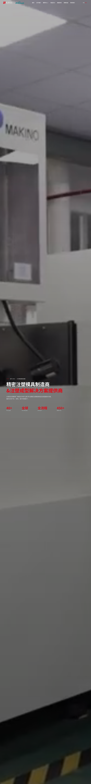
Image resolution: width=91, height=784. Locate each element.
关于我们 (38, 2)
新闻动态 (66, 2)
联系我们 (72, 2)
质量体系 (59, 2)
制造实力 (53, 2)
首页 (33, 2)
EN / (85, 2)
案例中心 (45, 2)
